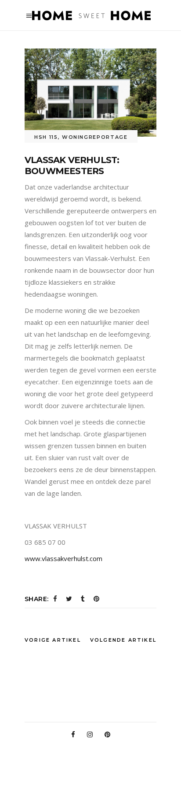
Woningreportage (95, 137)
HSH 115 (46, 137)
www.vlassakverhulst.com (63, 558)
